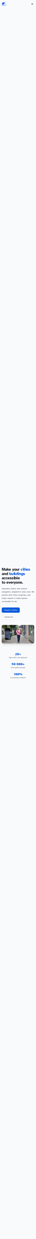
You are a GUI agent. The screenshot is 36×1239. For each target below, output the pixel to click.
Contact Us (8, 617)
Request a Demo (10, 610)
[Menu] (32, 4)
